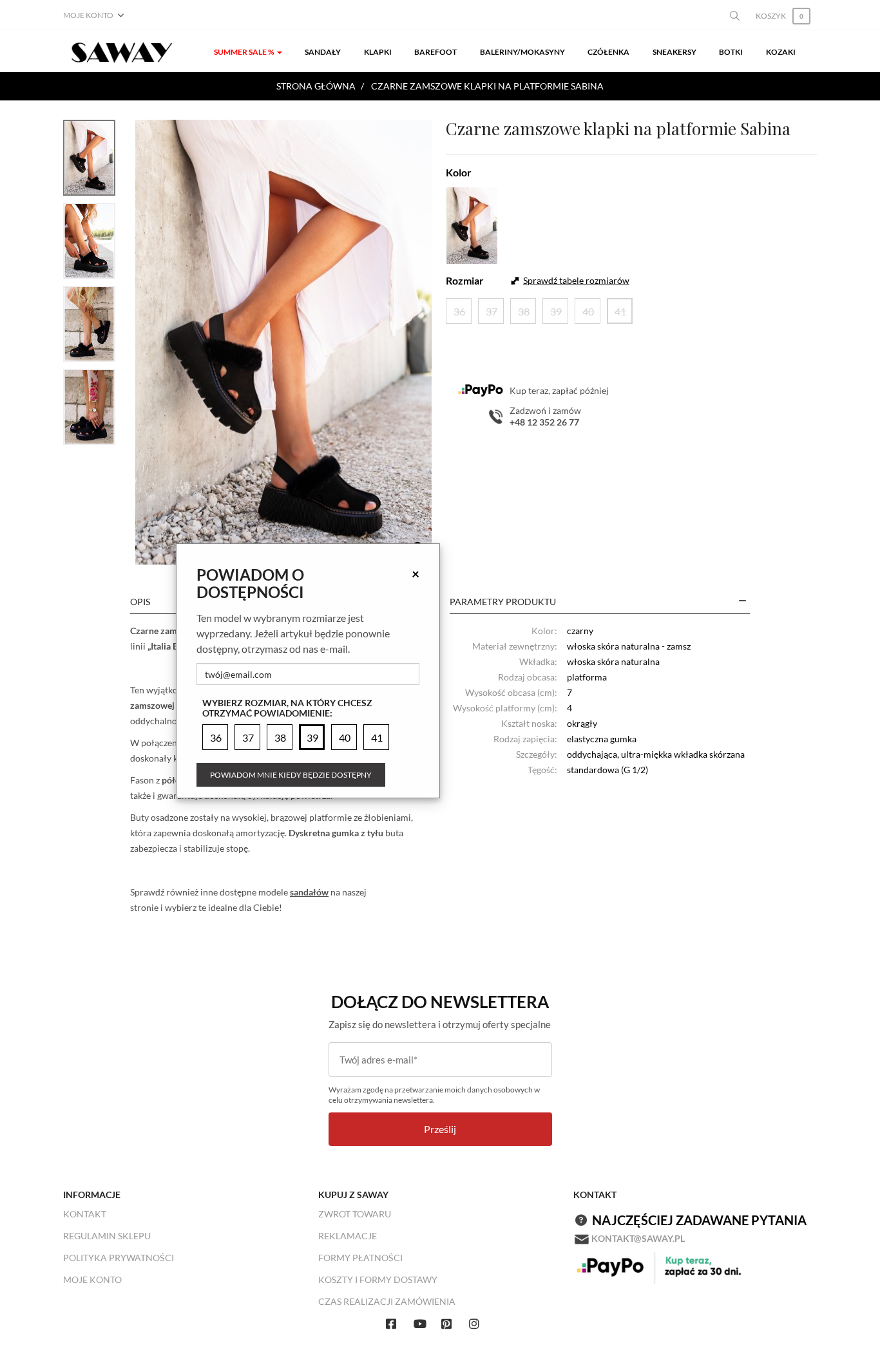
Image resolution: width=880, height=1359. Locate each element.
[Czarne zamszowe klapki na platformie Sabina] (283, 342)
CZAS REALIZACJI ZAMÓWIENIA (386, 1301)
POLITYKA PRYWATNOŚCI (118, 1257)
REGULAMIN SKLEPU (107, 1235)
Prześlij (440, 1129)
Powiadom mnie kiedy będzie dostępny (291, 775)
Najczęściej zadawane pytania (699, 1220)
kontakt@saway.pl (638, 1238)
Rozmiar (465, 280)
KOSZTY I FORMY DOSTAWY (377, 1279)
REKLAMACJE (347, 1235)
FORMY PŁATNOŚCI (360, 1257)
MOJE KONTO (92, 1279)
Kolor (459, 172)
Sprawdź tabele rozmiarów (576, 280)
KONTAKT (84, 1213)
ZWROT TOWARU (354, 1213)
